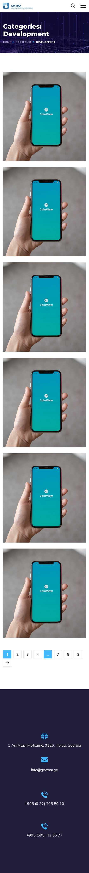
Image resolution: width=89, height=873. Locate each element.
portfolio (23, 42)
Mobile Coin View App (33, 146)
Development (19, 152)
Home (7, 42)
